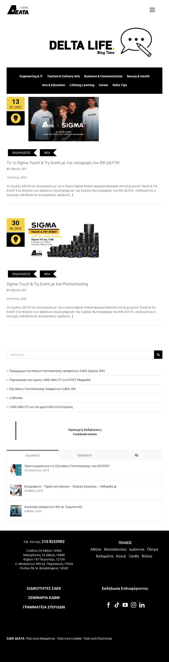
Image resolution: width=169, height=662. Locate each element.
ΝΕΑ (47, 152)
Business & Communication (103, 76)
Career (103, 85)
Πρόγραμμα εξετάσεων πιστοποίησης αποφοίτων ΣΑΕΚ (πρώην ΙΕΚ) (57, 371)
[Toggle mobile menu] (153, 10)
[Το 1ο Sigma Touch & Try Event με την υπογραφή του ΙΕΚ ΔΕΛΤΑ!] (63, 119)
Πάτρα (152, 549)
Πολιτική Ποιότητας (97, 638)
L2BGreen (16, 398)
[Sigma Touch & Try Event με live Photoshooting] (63, 240)
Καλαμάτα (104, 556)
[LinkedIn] (142, 605)
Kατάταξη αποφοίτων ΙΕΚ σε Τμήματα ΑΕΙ (53, 507)
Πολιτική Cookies (69, 638)
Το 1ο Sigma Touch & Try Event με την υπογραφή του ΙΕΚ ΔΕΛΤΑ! (63, 162)
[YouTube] (125, 605)
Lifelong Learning (82, 85)
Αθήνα (95, 549)
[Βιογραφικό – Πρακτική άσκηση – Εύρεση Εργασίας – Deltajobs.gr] (16, 487)
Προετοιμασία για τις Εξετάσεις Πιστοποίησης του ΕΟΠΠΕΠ (66, 466)
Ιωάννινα (136, 549)
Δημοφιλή (33, 455)
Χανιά (121, 556)
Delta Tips (120, 85)
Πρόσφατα (84, 455)
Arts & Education (53, 85)
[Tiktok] (116, 605)
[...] (71, 195)
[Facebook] (108, 605)
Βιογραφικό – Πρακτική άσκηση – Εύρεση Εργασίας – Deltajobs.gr (70, 486)
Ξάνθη (134, 556)
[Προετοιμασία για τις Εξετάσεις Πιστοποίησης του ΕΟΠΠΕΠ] (16, 466)
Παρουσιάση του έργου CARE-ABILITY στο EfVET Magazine (50, 380)
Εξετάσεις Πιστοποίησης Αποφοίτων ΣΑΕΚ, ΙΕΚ (42, 389)
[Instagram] (133, 605)
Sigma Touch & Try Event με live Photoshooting (47, 284)
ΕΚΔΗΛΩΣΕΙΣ (21, 152)
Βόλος (147, 556)
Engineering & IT (31, 76)
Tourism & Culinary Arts (63, 76)
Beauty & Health (138, 76)
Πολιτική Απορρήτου (40, 638)
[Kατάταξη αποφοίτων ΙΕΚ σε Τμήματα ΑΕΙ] (16, 507)
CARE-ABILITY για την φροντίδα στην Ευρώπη (41, 407)
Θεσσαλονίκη (115, 549)
